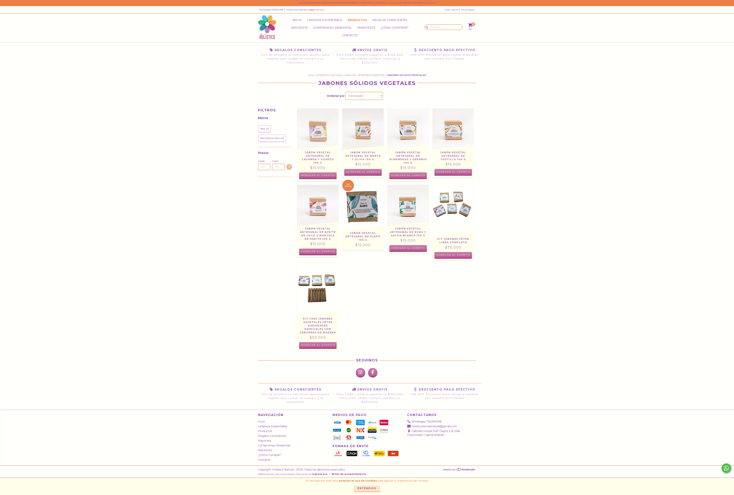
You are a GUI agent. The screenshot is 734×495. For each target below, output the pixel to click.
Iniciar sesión (468, 9)
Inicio (297, 20)
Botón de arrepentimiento (349, 474)
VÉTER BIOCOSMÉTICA (371, 75)
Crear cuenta (451, 9)
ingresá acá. (320, 474)
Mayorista (299, 27)
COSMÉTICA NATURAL (329, 75)
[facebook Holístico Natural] (373, 373)
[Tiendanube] (459, 470)
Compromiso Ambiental (332, 27)
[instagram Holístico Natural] (360, 373)
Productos (357, 20)
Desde (261, 161)
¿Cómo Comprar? (394, 27)
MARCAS (350, 75)
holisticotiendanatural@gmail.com (305, 9)
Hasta (275, 161)
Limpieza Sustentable (324, 20)
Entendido (367, 488)
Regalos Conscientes (389, 20)
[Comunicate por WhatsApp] (726, 468)
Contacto (350, 35)
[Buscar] (426, 27)
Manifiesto (366, 27)
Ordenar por (336, 96)
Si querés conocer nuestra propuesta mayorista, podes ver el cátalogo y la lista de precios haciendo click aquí (367, 3)
